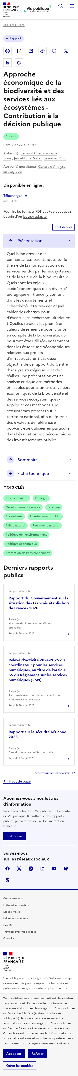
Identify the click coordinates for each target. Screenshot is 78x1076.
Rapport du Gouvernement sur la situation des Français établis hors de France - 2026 (39, 603)
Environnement (17, 498)
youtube (54, 868)
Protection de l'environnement (28, 553)
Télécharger (15, 195)
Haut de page (19, 781)
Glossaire (8, 938)
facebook (7, 868)
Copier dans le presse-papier (42, 51)
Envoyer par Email (31, 51)
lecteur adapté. (35, 216)
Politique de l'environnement (26, 534)
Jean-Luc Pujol (55, 158)
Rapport (15, 38)
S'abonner (15, 836)
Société (11, 136)
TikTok (7, 880)
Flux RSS (8, 925)
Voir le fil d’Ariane (14, 25)
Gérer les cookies (19, 1065)
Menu (72, 6)
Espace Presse (11, 912)
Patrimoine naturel (46, 525)
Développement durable (23, 507)
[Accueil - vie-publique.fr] (37, 9)
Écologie (41, 498)
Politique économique (21, 544)
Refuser (37, 1053)
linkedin (42, 868)
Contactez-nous (12, 898)
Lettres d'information (16, 905)
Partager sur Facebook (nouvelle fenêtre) (54, 51)
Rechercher (60, 6)
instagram (31, 868)
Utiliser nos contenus (15, 918)
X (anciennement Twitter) (19, 868)
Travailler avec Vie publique (19, 932)
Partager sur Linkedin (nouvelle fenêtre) (7, 62)
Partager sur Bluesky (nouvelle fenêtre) (19, 62)
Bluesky (66, 868)
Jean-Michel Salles (28, 158)
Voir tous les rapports (52, 772)
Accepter (13, 1053)
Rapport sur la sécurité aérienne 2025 (37, 734)
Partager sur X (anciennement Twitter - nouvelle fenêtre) (66, 51)
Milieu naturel (15, 525)
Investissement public (45, 516)
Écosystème (14, 516)
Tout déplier (63, 227)
